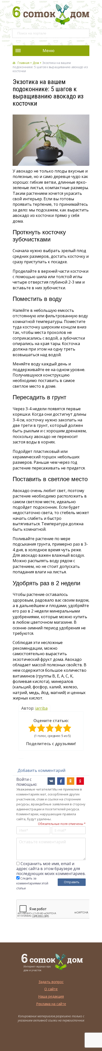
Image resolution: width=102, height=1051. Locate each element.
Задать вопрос (51, 981)
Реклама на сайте (51, 1003)
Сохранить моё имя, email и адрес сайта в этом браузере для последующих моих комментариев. (51, 868)
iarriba (41, 708)
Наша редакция (51, 996)
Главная (23, 63)
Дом (36, 63)
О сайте (51, 989)
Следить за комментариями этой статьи (32, 883)
